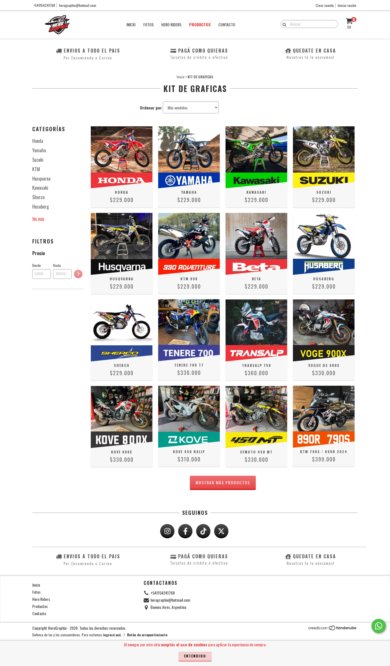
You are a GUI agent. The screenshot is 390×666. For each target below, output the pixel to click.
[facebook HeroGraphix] (185, 531)
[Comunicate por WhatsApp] (378, 626)
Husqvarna (41, 178)
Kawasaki (40, 187)
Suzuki (37, 159)
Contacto (226, 24)
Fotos (148, 24)
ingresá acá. (112, 634)
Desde (36, 265)
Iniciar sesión (347, 5)
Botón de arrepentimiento (147, 634)
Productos (200, 24)
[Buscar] (283, 23)
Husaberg (40, 206)
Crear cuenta (325, 5)
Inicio (131, 24)
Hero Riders (171, 24)
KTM (36, 169)
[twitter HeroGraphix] (221, 531)
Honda (37, 140)
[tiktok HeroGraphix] (203, 531)
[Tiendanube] (333, 629)
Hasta (57, 265)
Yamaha (39, 150)
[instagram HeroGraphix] (167, 531)
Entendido (195, 655)
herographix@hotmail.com (77, 5)
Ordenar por (151, 108)
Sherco (38, 197)
